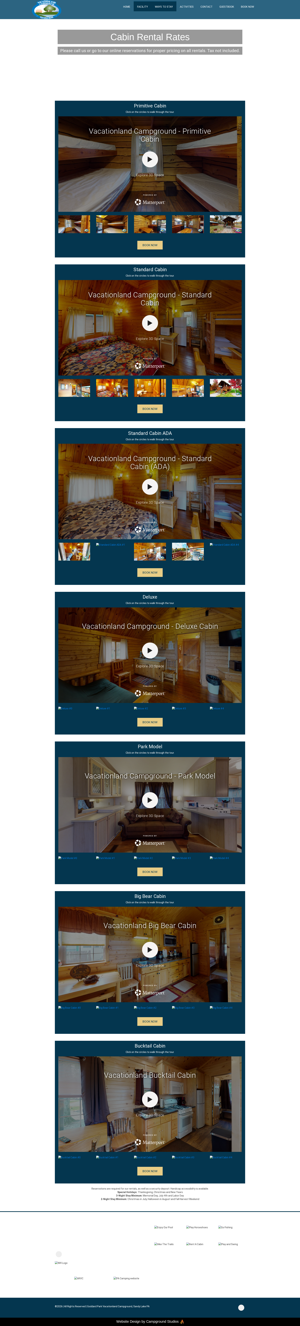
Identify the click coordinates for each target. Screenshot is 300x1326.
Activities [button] (187, 6)
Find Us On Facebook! (77, 1254)
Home (126, 6)
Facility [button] (142, 6)
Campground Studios (162, 1321)
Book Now (247, 6)
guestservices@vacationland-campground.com (91, 1236)
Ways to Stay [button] (164, 6)
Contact (206, 6)
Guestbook (226, 6)
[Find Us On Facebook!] (59, 1254)
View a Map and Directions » (72, 1245)
